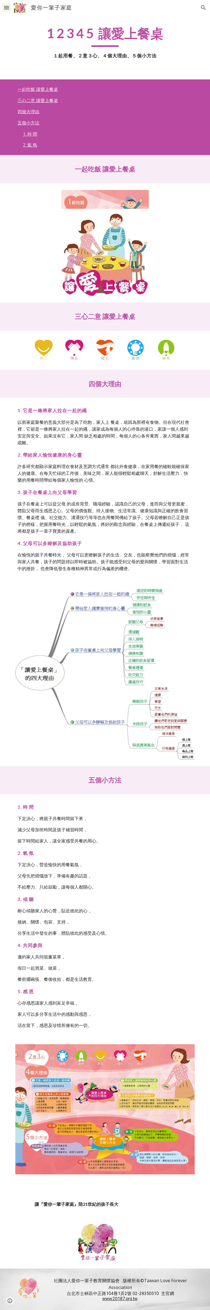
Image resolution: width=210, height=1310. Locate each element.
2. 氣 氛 (30, 145)
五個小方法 (28, 123)
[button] (6, 7)
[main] (104, 42)
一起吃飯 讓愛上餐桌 (38, 89)
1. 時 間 (30, 134)
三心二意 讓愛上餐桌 (38, 100)
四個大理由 (28, 112)
